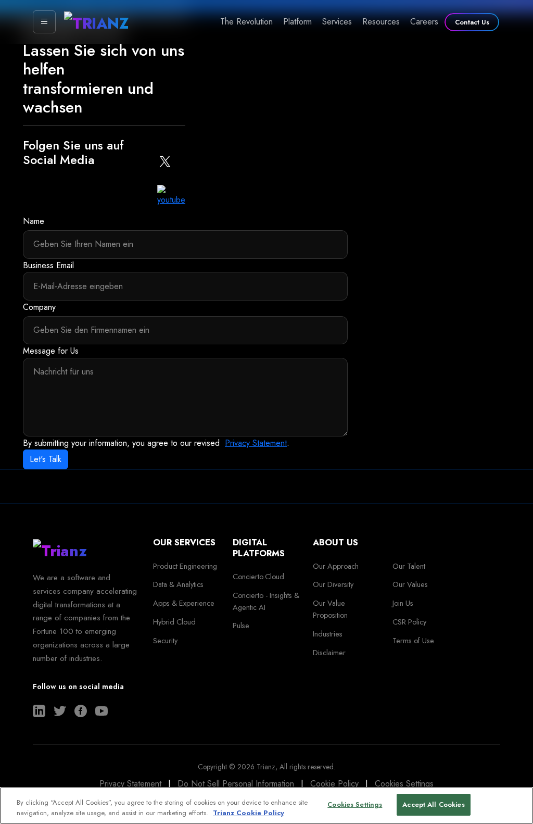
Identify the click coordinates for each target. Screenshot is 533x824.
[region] (266, 805)
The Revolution (246, 22)
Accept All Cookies (433, 804)
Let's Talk (45, 459)
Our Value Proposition (330, 609)
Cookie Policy (334, 784)
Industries (327, 634)
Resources (381, 22)
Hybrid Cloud (174, 622)
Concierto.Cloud (258, 576)
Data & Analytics (178, 584)
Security (165, 640)
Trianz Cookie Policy (248, 813)
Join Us (402, 603)
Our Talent (408, 566)
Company (39, 307)
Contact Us (472, 22)
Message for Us (51, 351)
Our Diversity (333, 584)
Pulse (241, 625)
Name (33, 221)
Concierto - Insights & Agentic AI (266, 601)
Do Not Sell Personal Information (235, 784)
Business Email (48, 265)
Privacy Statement (256, 443)
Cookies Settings (404, 784)
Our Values (410, 584)
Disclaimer (329, 652)
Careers (424, 22)
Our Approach (336, 566)
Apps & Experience (183, 603)
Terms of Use (413, 640)
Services (337, 22)
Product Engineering (185, 566)
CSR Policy (409, 622)
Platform (297, 22)
